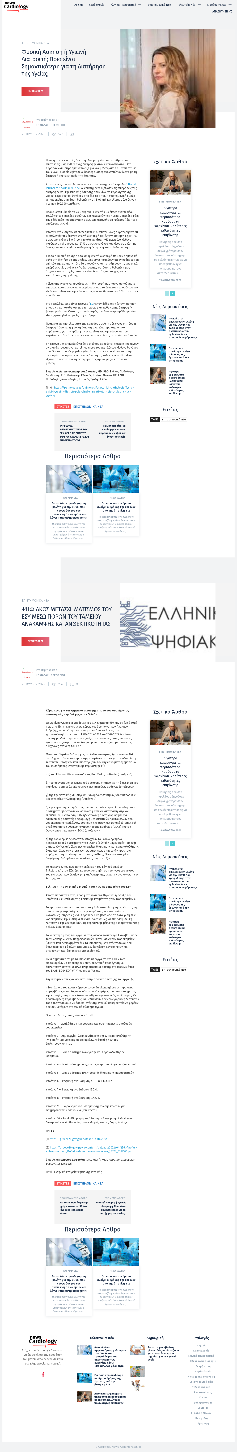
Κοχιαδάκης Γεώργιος (50, 125)
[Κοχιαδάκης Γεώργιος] (29, 122)
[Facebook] (43, 1375)
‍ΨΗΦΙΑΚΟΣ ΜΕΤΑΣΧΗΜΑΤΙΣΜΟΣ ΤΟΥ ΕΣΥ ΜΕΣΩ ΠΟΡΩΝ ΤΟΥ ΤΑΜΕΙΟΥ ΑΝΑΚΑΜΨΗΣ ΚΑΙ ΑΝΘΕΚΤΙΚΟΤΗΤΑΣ (74, 433)
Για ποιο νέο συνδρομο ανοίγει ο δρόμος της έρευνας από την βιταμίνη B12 (116, 507)
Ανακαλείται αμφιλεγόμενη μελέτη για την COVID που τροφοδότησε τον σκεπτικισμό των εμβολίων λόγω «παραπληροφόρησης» (68, 510)
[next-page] (172, 293)
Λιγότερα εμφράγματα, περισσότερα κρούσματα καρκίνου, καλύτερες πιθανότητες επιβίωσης (170, 221)
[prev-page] (167, 293)
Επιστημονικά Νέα (35, 43)
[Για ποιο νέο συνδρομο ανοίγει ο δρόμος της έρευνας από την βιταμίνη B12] (116, 479)
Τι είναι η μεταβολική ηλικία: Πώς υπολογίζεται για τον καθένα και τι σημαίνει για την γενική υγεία (163, 1353)
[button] (222, 12)
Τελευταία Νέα (70, 498)
